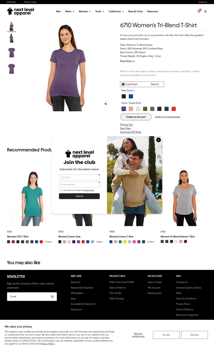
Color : (131, 103)
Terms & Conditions (186, 298)
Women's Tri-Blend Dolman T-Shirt (178, 236)
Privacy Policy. (47, 343)
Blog (73, 298)
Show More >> (127, 61)
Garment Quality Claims (188, 287)
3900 (112, 231)
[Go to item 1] (11, 27)
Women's (83, 11)
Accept (166, 335)
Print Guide (115, 293)
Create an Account (136, 117)
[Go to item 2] (11, 38)
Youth (98, 11)
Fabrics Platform (117, 287)
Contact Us (202, 2)
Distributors (11, 2)
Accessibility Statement (83, 304)
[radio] (124, 96)
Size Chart (125, 128)
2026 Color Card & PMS (121, 282)
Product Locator (30, 2)
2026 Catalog (116, 298)
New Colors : (128, 90)
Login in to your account (167, 117)
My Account (154, 287)
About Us (75, 282)
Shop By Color (135, 11)
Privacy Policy (183, 304)
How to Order (155, 282)
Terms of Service (184, 309)
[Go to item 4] (11, 68)
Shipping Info (155, 293)
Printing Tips (126, 124)
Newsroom (76, 309)
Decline (195, 335)
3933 (60, 231)
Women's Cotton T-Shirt (121, 236)
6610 (9, 231)
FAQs (178, 293)
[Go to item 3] (11, 52)
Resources (152, 11)
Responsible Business (82, 287)
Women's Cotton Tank (69, 236)
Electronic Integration (187, 315)
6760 (163, 231)
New (58, 11)
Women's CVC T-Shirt (18, 236)
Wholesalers (77, 293)
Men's (68, 11)
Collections (115, 11)
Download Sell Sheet (130, 132)
